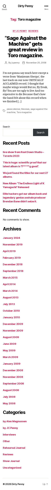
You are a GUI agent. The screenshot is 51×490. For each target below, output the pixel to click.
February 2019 (12, 257)
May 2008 (9, 403)
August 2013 (10, 297)
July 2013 (9, 304)
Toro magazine (24, 112)
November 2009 (13, 330)
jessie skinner (13, 109)
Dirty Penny (25, 6)
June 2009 (9, 343)
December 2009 (13, 323)
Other (6, 441)
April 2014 (9, 284)
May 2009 (9, 350)
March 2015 (10, 277)
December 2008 (13, 370)
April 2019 (9, 251)
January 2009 (11, 363)
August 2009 (11, 337)
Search (6, 126)
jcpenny (16, 62)
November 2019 (13, 244)
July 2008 (9, 396)
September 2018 (13, 271)
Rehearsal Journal (14, 447)
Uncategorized (12, 467)
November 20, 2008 (36, 62)
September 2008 (13, 383)
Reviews (33, 31)
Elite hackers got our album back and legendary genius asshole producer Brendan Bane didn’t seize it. (25, 197)
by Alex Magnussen (14, 421)
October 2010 (11, 310)
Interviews (9, 434)
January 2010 (11, 317)
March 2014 (10, 290)
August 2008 (11, 390)
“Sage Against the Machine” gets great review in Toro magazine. (25, 46)
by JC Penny (20, 31)
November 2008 (13, 376)
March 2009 (10, 357)
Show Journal (11, 461)
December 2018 (13, 264)
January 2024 (11, 237)
